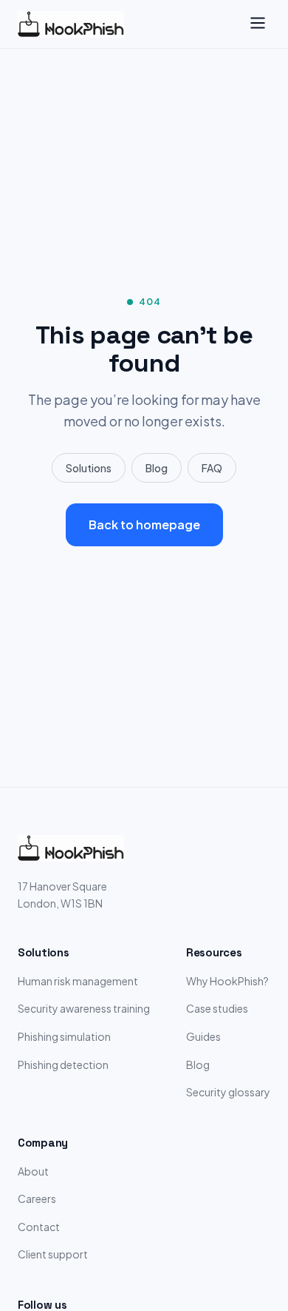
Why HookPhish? (227, 981)
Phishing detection (63, 1064)
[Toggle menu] (257, 24)
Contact (39, 1226)
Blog (156, 468)
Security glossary (228, 1092)
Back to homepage (144, 524)
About (33, 1171)
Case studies (217, 1008)
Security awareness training (84, 1008)
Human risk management (78, 981)
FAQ (212, 468)
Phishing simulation (64, 1036)
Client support (53, 1254)
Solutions (89, 468)
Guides (203, 1036)
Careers (37, 1198)
